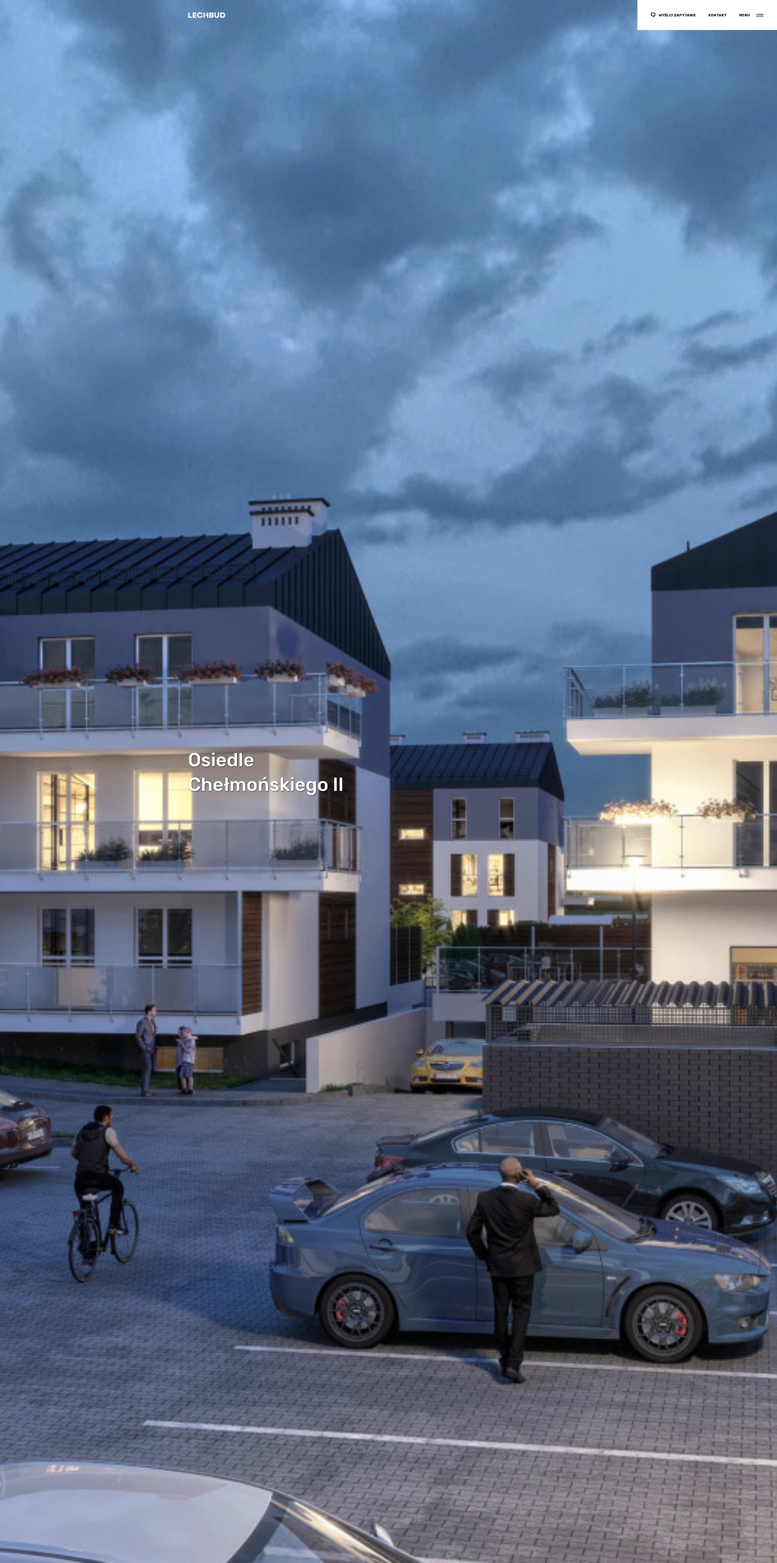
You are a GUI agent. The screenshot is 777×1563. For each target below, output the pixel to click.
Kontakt (717, 15)
